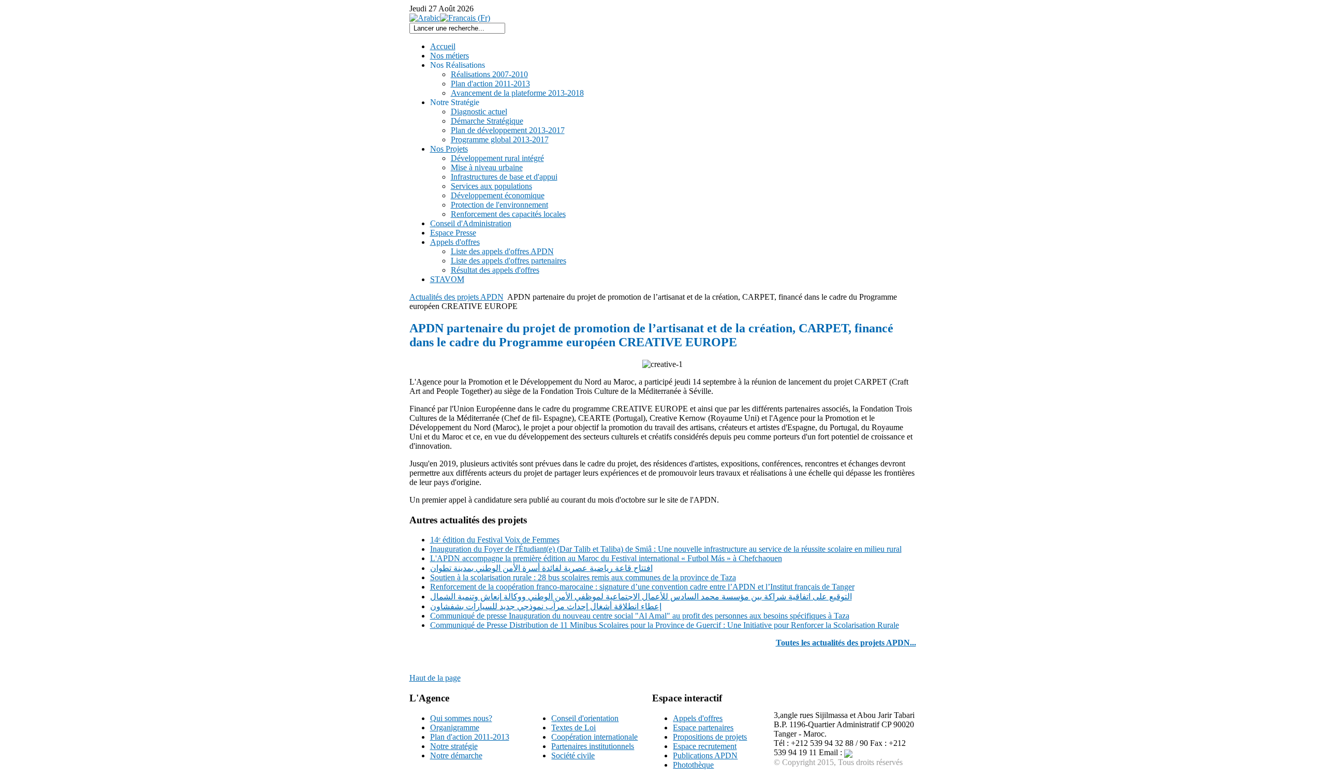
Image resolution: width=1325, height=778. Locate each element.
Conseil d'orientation (585, 718)
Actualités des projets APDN (456, 296)
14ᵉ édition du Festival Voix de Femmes (495, 539)
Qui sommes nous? (461, 718)
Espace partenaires (703, 727)
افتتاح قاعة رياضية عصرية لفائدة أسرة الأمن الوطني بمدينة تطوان (541, 568)
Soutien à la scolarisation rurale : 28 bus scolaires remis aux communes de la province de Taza (583, 577)
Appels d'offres (698, 718)
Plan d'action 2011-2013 (469, 736)
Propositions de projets (710, 736)
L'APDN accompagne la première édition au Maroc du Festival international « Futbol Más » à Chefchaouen (606, 558)
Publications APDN (705, 755)
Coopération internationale (594, 736)
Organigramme (454, 727)
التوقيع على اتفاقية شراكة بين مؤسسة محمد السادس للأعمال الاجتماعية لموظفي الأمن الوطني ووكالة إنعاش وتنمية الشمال (641, 596)
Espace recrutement (705, 746)
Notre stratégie (454, 746)
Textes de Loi (573, 727)
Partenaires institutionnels (592, 746)
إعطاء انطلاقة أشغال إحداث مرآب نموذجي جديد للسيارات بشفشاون (545, 606)
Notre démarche (456, 755)
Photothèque (693, 764)
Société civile (573, 755)
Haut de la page (435, 677)
